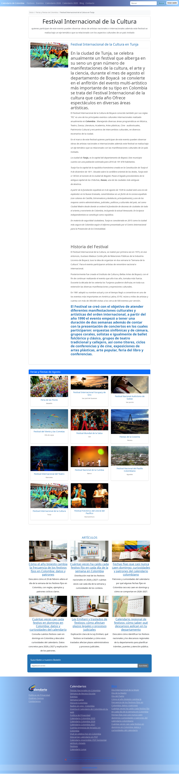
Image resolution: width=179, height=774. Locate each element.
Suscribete (143, 666)
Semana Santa (77, 699)
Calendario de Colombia (12, 3)
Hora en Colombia (78, 702)
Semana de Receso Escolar (83, 693)
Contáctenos (35, 701)
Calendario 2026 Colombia (89, 767)
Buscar (161, 3)
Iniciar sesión (172, 3)
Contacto (90, 3)
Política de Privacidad (80, 715)
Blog (82, 3)
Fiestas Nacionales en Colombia (85, 690)
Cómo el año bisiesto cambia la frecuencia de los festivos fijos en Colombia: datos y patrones (48, 569)
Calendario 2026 (53, 3)
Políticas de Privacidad (39, 695)
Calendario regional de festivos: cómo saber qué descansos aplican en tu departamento (131, 624)
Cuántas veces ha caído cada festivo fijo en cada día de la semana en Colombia (89, 567)
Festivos (30, 3)
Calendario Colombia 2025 (82, 718)
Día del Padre (117, 696)
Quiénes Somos (36, 698)
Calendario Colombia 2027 (82, 724)
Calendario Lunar (78, 749)
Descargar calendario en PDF (84, 737)
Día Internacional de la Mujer (125, 690)
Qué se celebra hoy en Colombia (85, 733)
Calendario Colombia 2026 (82, 721)
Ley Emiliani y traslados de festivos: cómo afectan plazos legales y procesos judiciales (89, 624)
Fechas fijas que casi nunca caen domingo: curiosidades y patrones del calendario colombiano (131, 569)
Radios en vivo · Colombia (82, 706)
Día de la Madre (118, 693)
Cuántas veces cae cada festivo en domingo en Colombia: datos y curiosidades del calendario (48, 624)
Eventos (40, 3)
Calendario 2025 (70, 3)
